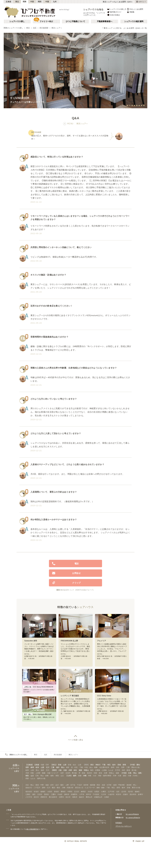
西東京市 (44, 797)
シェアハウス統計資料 (133, 21)
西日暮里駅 (44, 28)
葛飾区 (137, 791)
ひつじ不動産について (75, 21)
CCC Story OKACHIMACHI (38, 687)
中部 (32, 2)
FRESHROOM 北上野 (69, 641)
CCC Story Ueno (104, 696)
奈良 (75, 770)
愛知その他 (135, 767)
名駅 (67, 767)
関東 (25, 2)
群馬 (124, 765)
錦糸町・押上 (131, 785)
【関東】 (86, 765)
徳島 (140, 773)
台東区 (103, 791)
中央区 (60, 794)
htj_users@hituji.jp (132, 814)
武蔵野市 (74, 794)
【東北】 (54, 765)
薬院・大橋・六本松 (130, 775)
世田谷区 (29, 791)
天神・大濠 (117, 775)
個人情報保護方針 (32, 829)
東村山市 (89, 797)
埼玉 (109, 765)
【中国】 (124, 773)
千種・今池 (83, 767)
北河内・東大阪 (71, 773)
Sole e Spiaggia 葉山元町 (38, 714)
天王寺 (117, 770)
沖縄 (84, 775)
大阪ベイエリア (52, 773)
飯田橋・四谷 (95, 785)
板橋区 (43, 791)
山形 (64, 765)
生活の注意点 (115, 15)
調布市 (66, 794)
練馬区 (83, 791)
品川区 (123, 791)
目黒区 (96, 791)
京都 (65, 770)
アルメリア (101, 641)
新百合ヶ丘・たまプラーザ (85, 787)
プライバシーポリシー (123, 826)
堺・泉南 (82, 773)
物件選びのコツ (115, 12)
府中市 (88, 794)
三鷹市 (53, 794)
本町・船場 (126, 770)
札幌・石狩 (45, 765)
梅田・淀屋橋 (95, 770)
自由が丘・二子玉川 (33, 787)
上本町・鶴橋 (40, 773)
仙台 (74, 765)
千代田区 (96, 794)
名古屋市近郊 (104, 767)
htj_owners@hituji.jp (133, 817)
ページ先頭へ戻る (75, 740)
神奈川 (98, 765)
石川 (47, 767)
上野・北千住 (70, 785)
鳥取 (27, 775)
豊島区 (63, 791)
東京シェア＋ (56, 28)
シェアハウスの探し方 (118, 9)
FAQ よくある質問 (136, 9)
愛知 (138, 765)
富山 (62, 767)
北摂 (62, 773)
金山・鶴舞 (93, 767)
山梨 (42, 767)
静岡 (32, 767)
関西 (40, 2)
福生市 (81, 797)
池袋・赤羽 (49, 785)
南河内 (89, 773)
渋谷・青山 (30, 785)
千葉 (103, 765)
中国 (47, 2)
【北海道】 (30, 765)
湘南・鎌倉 (100, 787)
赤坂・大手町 (106, 785)
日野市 (61, 797)
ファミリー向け (46, 21)
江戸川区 (111, 791)
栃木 (114, 765)
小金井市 (111, 794)
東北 (17, 2)
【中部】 (132, 765)
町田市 (118, 794)
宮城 (59, 765)
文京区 (39, 794)
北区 (34, 28)
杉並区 (36, 791)
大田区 (49, 791)
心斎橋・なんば (107, 770)
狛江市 (68, 797)
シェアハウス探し (17, 21)
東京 (28, 28)
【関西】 (54, 770)
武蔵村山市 (98, 797)
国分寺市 (133, 794)
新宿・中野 (40, 785)
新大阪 (134, 770)
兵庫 (70, 770)
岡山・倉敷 (44, 775)
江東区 (28, 794)
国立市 (36, 797)
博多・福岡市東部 (104, 775)
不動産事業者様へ (104, 21)
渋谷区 (90, 791)
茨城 (119, 765)
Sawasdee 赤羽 (30, 641)
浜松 (117, 767)
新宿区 (56, 791)
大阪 (60, 770)
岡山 (135, 773)
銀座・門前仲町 (119, 785)
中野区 (70, 791)
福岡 (74, 775)
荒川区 (130, 791)
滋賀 (80, 770)
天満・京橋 (30, 773)
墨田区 (46, 794)
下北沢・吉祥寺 (82, 785)
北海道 (8, 2)
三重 (52, 767)
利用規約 (118, 823)
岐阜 (37, 767)
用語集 (131, 12)
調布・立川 (46, 787)
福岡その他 (41, 778)
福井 (57, 767)
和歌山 (86, 770)
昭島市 (74, 797)
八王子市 (29, 797)
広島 (129, 773)
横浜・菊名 (56, 787)
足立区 (76, 791)
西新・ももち (30, 778)
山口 (32, 775)
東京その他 (136, 787)
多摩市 (140, 794)
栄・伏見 (74, 767)
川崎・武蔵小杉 (67, 787)
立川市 (103, 794)
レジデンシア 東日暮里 (70, 696)
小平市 (81, 794)
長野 (27, 767)
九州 (55, 2)
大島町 (106, 797)
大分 (79, 775)
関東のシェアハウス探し (13, 28)
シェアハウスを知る (93, 9)
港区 (34, 794)
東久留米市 (53, 797)
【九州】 (69, 775)
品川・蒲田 (59, 785)
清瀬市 (125, 794)
